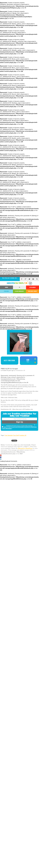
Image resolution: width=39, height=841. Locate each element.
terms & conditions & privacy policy (26, 424)
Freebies (6, 291)
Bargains (19, 291)
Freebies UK (22, 435)
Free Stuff (16, 435)
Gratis (17, 283)
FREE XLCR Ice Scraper (9, 369)
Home (6, 287)
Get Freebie (9, 360)
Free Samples (9, 435)
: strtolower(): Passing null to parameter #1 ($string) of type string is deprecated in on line (19, 392)
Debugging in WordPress (25, 448)
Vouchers (32, 291)
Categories (32, 287)
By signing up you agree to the (11, 424)
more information (7, 428)
